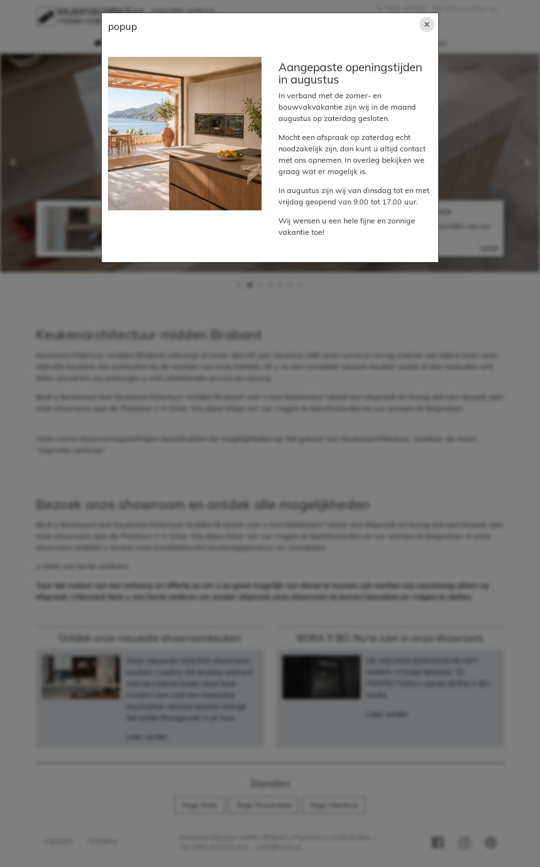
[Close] (427, 24)
